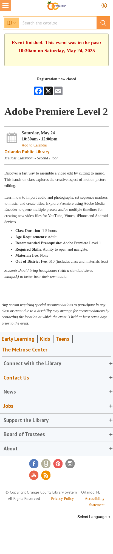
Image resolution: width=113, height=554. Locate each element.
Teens (62, 339)
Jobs (8, 406)
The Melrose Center (24, 349)
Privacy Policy (62, 499)
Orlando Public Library (26, 152)
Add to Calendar (34, 145)
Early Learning (18, 339)
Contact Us (16, 377)
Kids (45, 339)
